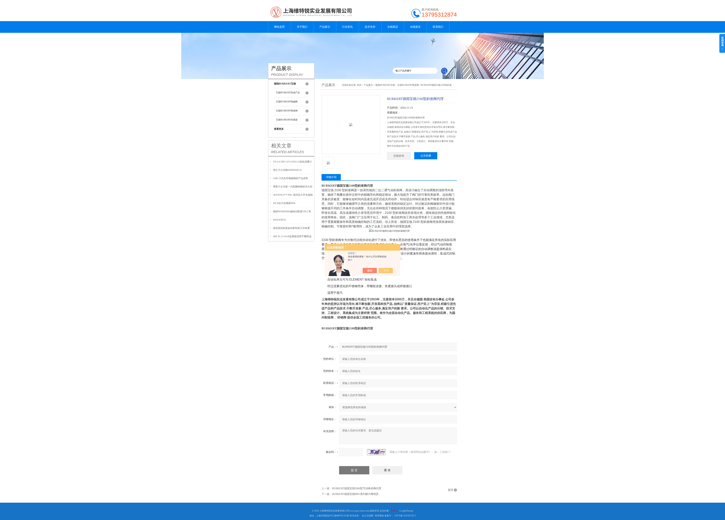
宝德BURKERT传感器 (287, 119)
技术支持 (370, 26)
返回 (450, 490)
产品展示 (324, 26)
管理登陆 (379, 515)
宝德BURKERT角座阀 (287, 110)
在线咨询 (398, 155)
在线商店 (392, 26)
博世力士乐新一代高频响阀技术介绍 (292, 186)
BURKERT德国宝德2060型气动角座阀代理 (356, 488)
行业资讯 (347, 26)
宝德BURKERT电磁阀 (287, 101)
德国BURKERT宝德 (385, 85)
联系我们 (438, 26)
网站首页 (279, 26)
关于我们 (302, 26)
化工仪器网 (367, 515)
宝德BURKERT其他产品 (288, 92)
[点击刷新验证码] (376, 452)
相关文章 (281, 146)
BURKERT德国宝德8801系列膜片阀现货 (355, 494)
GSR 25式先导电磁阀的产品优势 (290, 178)
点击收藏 (425, 155)
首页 (359, 85)
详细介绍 (331, 177)
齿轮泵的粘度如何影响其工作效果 (291, 228)
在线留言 (415, 26)
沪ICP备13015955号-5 (405, 515)
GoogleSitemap (406, 510)
